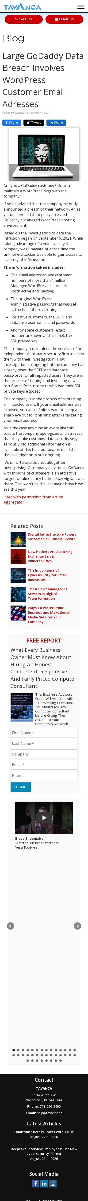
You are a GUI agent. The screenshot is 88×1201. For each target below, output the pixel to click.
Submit (20, 787)
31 (37, 1060)
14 (74, 1050)
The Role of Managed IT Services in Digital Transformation (48, 594)
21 (42, 1055)
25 (60, 1055)
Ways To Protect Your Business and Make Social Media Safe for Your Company (49, 615)
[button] (81, 7)
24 (56, 1055)
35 (56, 1060)
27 (70, 1055)
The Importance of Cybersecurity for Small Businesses (47, 575)
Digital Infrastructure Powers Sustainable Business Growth (52, 536)
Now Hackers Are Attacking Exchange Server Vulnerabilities (50, 556)
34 (51, 1060)
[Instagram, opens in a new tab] (53, 1183)
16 (18, 1055)
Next (77, 926)
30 (32, 1060)
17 (23, 1055)
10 (56, 1050)
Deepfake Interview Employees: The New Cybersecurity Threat (44, 1151)
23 (51, 1055)
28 (74, 1055)
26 (65, 1055)
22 (46, 1055)
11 (60, 1050)
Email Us (66, 19)
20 (37, 1055)
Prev (10, 926)
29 (28, 1060)
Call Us (25, 19)
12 (65, 1050)
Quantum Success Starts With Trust (44, 1132)
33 (46, 1060)
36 (60, 1060)
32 (42, 1060)
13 (70, 1050)
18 (28, 1055)
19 (32, 1055)
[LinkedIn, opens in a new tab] (44, 1183)
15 (13, 1055)
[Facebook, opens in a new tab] (35, 1183)
